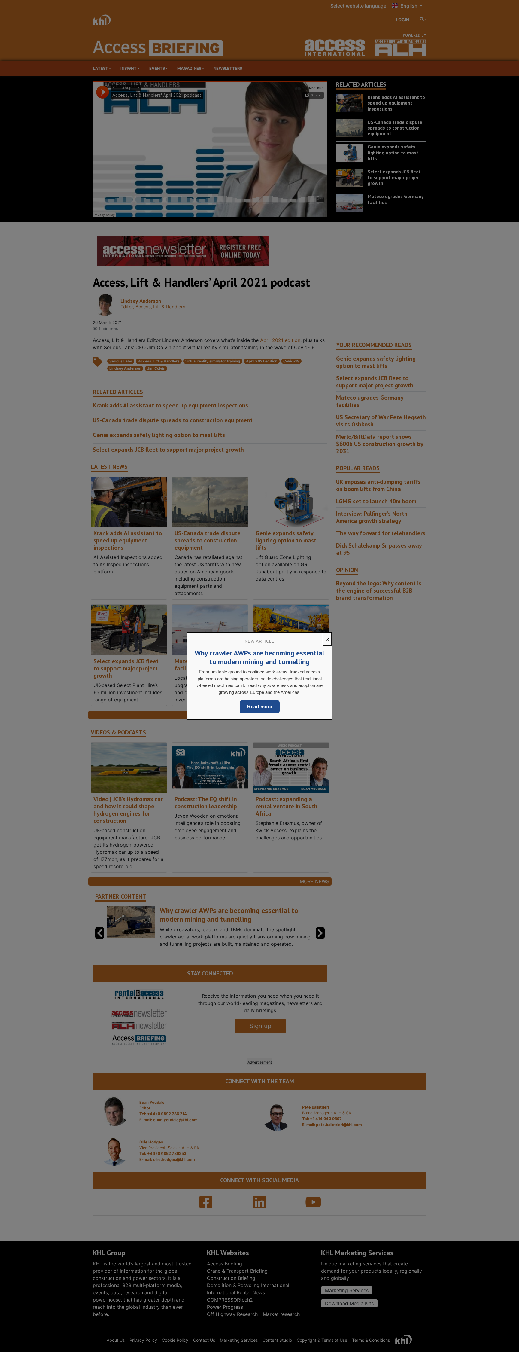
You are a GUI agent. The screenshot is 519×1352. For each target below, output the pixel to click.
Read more (259, 706)
